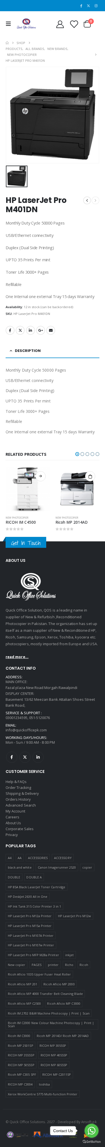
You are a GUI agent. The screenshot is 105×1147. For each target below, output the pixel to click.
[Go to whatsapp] (92, 1131)
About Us (13, 822)
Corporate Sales (20, 828)
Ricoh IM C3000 (19, 1036)
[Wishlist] (73, 24)
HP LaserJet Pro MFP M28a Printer (33, 955)
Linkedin (38, 757)
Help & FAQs (16, 781)
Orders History (18, 799)
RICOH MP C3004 (20, 1084)
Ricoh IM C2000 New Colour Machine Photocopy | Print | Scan (51, 1024)
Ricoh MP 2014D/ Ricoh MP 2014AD (63, 1036)
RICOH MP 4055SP (54, 1055)
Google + (40, 330)
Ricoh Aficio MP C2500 (24, 1003)
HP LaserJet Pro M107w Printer (31, 945)
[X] (88, 5)
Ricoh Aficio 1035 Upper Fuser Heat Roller (39, 974)
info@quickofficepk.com (26, 729)
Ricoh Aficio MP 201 (22, 984)
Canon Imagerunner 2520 (57, 867)
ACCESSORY (63, 858)
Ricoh (84, 965)
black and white (20, 867)
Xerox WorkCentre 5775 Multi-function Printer (43, 1094)
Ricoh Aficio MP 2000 (58, 984)
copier (87, 867)
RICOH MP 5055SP (21, 1065)
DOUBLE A (34, 877)
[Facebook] (81, 5)
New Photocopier (17, 517)
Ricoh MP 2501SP (20, 1045)
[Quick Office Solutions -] (26, 24)
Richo (69, 965)
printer (53, 965)
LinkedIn (30, 330)
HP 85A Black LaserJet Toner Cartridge (36, 887)
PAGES (36, 965)
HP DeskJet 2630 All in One (28, 896)
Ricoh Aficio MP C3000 (63, 1003)
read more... (17, 656)
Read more (41, 476)
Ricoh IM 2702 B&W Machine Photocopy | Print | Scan (49, 1013)
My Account (15, 811)
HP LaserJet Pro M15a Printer (30, 926)
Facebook (10, 330)
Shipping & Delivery (22, 793)
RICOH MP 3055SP (52, 1045)
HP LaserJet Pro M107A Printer (31, 935)
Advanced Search (21, 805)
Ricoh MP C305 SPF (22, 1074)
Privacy (12, 834)
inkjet (69, 955)
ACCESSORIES (38, 858)
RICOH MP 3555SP (21, 1055)
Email (50, 330)
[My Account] (59, 24)
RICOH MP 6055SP (54, 1065)
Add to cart (90, 476)
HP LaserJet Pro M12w (74, 916)
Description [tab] (28, 350)
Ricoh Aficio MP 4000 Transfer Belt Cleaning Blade (45, 994)
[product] (28, 489)
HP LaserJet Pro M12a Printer (30, 916)
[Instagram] (96, 5)
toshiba (44, 1084)
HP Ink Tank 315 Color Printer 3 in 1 (34, 906)
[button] (77, 454)
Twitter (20, 330)
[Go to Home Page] (7, 43)
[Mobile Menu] (10, 24)
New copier (16, 965)
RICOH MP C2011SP (56, 1074)
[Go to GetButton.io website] (92, 1141)
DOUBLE (14, 877)
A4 (9, 858)
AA (20, 858)
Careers (12, 816)
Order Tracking (18, 787)
